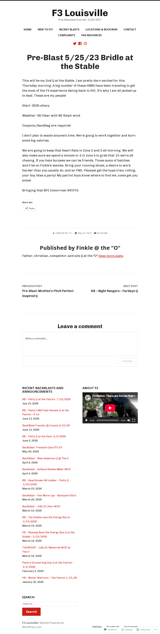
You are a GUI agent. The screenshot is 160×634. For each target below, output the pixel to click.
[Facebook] (80, 43)
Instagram (131, 626)
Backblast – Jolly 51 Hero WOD (41, 506)
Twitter (97, 626)
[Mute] (128, 420)
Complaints (66, 35)
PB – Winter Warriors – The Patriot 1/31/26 (49, 577)
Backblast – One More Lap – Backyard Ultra (49, 495)
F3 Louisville (80, 12)
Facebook (113, 626)
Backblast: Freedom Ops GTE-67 (42, 447)
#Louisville (102, 232)
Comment (127, 361)
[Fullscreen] (133, 420)
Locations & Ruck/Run (101, 29)
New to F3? (45, 29)
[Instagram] (85, 43)
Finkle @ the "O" (63, 232)
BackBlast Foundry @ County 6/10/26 (46, 425)
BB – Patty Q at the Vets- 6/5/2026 (44, 436)
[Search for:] (50, 603)
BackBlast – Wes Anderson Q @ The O (45, 458)
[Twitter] (75, 43)
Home (28, 29)
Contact (130, 29)
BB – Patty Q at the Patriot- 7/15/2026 (46, 399)
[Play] (86, 420)
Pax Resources (91, 35)
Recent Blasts (69, 29)
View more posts (110, 256)
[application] (110, 407)
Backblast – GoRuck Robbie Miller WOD (46, 469)
